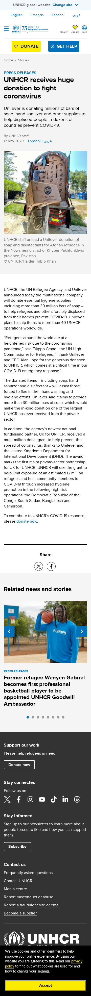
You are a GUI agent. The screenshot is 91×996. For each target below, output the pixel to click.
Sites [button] (84, 32)
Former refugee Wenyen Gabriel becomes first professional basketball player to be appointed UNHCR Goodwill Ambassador (44, 690)
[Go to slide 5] (49, 718)
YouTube (42, 799)
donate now (26, 521)
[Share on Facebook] (51, 566)
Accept (45, 985)
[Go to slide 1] (29, 718)
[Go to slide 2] (34, 718)
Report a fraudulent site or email (32, 905)
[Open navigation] (6, 29)
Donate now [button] (19, 765)
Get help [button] (67, 46)
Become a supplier (20, 913)
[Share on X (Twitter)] (38, 566)
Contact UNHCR (18, 881)
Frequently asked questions (28, 873)
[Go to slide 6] (54, 718)
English (16, 14)
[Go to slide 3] (39, 718)
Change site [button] (62, 4)
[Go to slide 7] (59, 718)
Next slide (82, 631)
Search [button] (64, 32)
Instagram (30, 799)
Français (37, 14)
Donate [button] (75, 32)
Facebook (18, 799)
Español (58, 14)
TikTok (53, 799)
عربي (76, 14)
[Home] (29, 29)
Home (8, 60)
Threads (77, 799)
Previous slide (9, 631)
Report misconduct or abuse (28, 897)
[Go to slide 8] (64, 718)
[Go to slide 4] (44, 718)
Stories (23, 60)
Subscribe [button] (17, 846)
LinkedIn (65, 799)
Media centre (15, 889)
